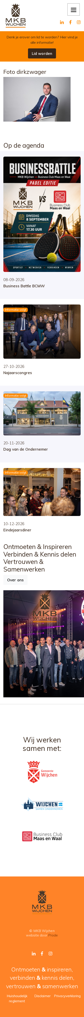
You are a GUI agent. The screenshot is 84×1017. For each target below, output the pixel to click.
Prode (53, 935)
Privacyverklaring (67, 996)
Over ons (15, 580)
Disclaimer (42, 996)
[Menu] (73, 9)
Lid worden (42, 53)
